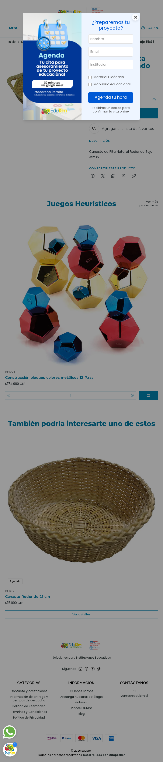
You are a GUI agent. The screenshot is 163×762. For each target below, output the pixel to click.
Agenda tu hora (111, 97)
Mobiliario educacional (112, 84)
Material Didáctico (108, 77)
